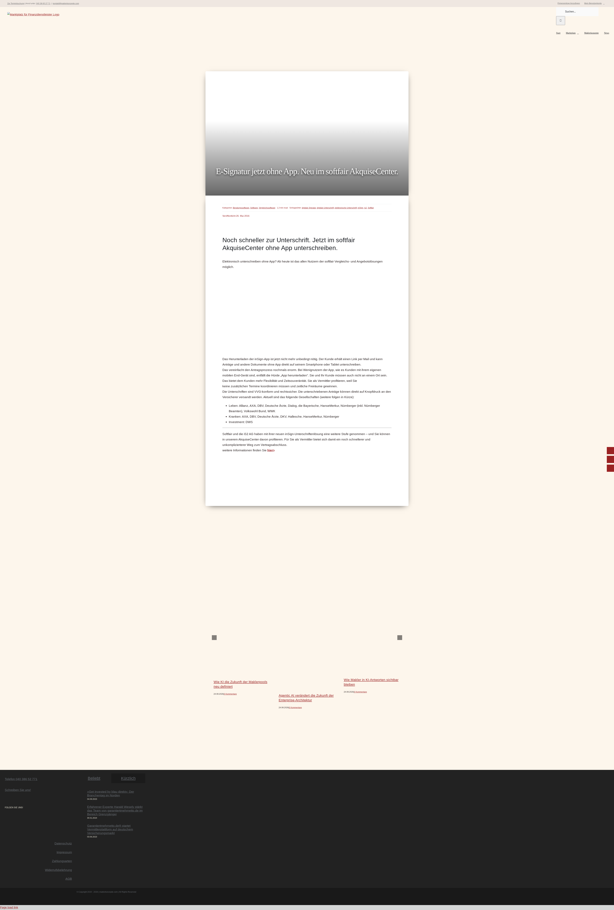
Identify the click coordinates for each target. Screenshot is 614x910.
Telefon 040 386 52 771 (21, 779)
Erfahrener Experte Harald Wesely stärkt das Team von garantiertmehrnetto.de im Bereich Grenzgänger (115, 810)
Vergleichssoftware (267, 208)
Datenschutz (63, 843)
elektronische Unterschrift (346, 208)
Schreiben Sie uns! (18, 790)
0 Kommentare (230, 694)
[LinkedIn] (15, 816)
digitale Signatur (309, 208)
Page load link (9, 907)
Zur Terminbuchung (15, 3)
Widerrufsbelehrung (58, 870)
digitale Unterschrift (325, 208)
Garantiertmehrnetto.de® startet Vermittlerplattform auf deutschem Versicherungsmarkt (110, 829)
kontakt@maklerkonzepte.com (66, 3)
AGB (68, 878)
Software (254, 208)
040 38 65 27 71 (43, 3)
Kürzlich (128, 778)
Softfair (371, 208)
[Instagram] (6, 816)
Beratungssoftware (241, 208)
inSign (360, 208)
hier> (271, 450)
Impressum (64, 852)
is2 (365, 208)
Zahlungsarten (62, 861)
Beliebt (94, 778)
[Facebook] (10, 816)
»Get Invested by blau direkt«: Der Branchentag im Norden (110, 793)
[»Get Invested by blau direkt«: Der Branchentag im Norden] (81, 795)
